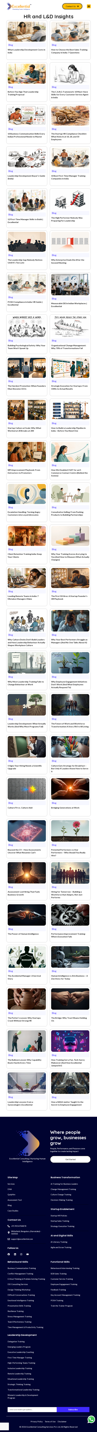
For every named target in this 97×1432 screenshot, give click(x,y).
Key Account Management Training (65, 1295)
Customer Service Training (62, 1279)
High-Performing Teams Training (21, 1363)
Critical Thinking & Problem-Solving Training (26, 1279)
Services (11, 1184)
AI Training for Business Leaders (64, 1184)
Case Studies (13, 1211)
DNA (10, 1189)
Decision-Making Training (62, 1200)
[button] (89, 6)
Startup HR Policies (59, 1215)
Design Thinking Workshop (19, 1290)
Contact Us (14, 1219)
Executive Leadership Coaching (21, 1352)
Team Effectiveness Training (19, 1322)
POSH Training (57, 1300)
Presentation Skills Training (19, 1306)
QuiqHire (11, 1194)
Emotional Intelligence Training (21, 1300)
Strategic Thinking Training (19, 1384)
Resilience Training (16, 1311)
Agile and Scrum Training (61, 1247)
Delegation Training (16, 1341)
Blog (10, 44)
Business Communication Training (22, 1268)
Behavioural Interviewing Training (65, 1268)
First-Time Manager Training (20, 1357)
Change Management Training (63, 1189)
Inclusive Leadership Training (20, 1368)
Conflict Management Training (20, 1273)
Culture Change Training (61, 1194)
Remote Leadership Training (19, 1373)
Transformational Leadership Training (23, 1390)
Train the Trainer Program (62, 1306)
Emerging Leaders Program (19, 1347)
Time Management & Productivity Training (25, 1327)
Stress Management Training (20, 1316)
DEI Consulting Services (18, 1284)
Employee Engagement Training (64, 1284)
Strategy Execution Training (62, 1226)
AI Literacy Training (59, 1242)
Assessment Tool (15, 1200)
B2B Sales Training (59, 1273)
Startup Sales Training (60, 1221)
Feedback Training (58, 1290)
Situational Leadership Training (21, 1379)
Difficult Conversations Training (21, 1295)
